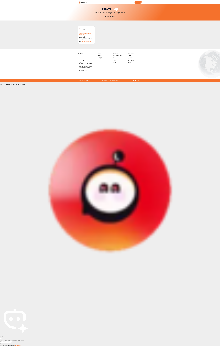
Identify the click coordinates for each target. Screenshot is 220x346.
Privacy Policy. (18, 345)
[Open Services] (101, 2)
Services (100, 55)
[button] (110, 195)
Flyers (129, 55)
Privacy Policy (81, 80)
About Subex (116, 53)
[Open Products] (108, 2)
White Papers (131, 58)
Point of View (131, 60)
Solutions (100, 53)
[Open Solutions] (95, 2)
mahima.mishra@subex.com (87, 41)
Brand (114, 57)
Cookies (86, 80)
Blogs (129, 62)
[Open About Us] (115, 2)
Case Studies (131, 53)
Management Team (117, 55)
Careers (114, 60)
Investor (115, 58)
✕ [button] (0, 83)
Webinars (130, 57)
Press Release (101, 58)
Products (100, 57)
